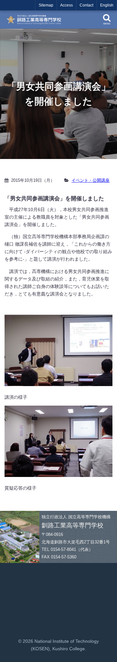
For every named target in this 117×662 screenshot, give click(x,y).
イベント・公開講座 (91, 180)
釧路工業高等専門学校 (35, 19)
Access (66, 5)
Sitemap (46, 5)
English (106, 5)
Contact (86, 5)
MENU (106, 23)
